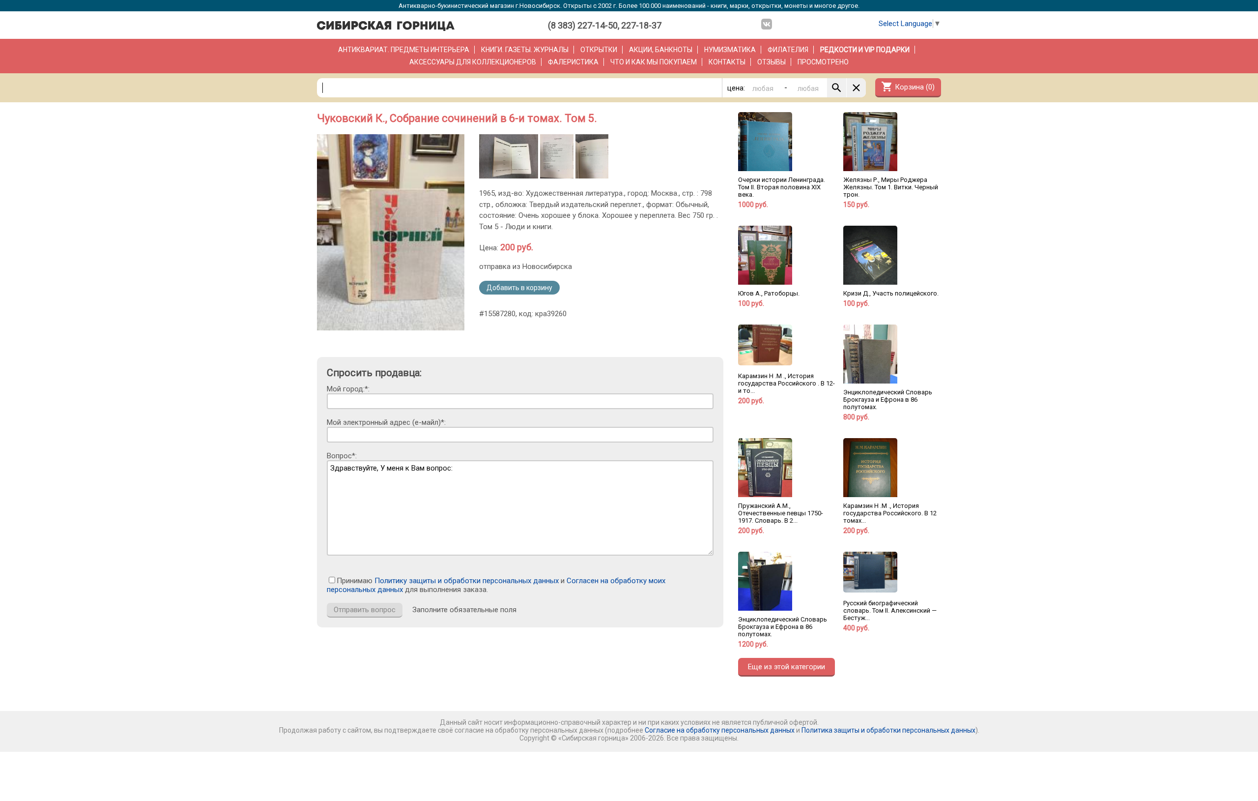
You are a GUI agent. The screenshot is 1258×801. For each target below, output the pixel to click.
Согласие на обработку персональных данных (720, 730)
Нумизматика (730, 50)
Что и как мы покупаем (653, 62)
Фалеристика (573, 62)
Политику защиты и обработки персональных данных (466, 580)
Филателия (788, 50)
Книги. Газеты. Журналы (525, 50)
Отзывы (771, 62)
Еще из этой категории (786, 666)
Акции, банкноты (660, 50)
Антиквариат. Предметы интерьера (403, 50)
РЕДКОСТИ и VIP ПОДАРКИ (865, 50)
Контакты (727, 62)
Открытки (598, 50)
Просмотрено (823, 62)
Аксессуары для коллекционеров (472, 62)
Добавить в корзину (519, 288)
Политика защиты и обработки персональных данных (888, 730)
